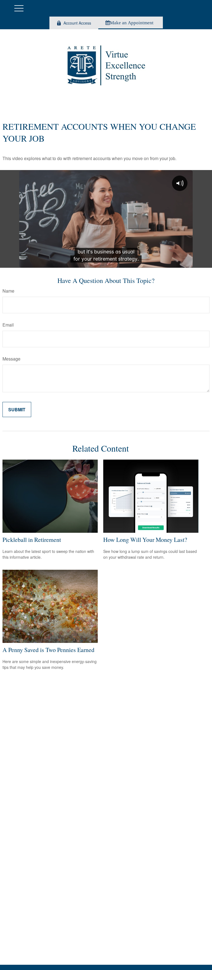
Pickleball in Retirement (31, 540)
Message (11, 359)
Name (8, 291)
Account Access (77, 23)
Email (8, 325)
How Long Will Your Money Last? (145, 540)
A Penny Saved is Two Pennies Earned (48, 650)
